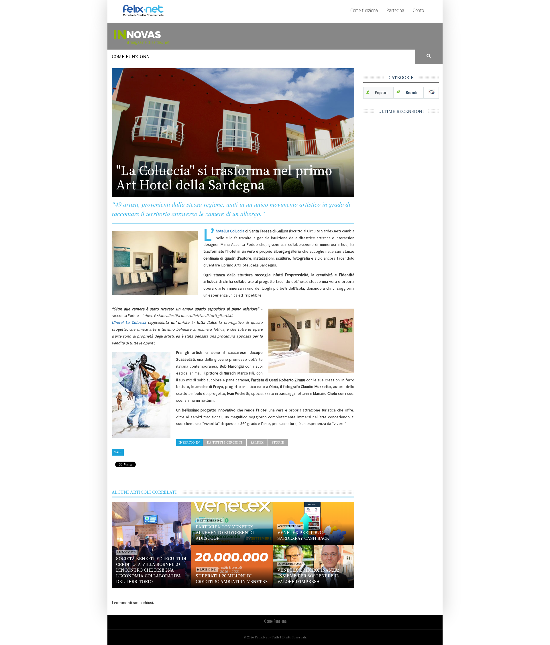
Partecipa (395, 11)
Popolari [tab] (381, 92)
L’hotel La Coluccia (230, 231)
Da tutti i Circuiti (224, 442)
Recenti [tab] (411, 92)
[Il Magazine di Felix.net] (159, 35)
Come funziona (364, 11)
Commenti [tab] (431, 92)
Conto (418, 11)
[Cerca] (429, 56)
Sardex (257, 442)
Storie (278, 442)
